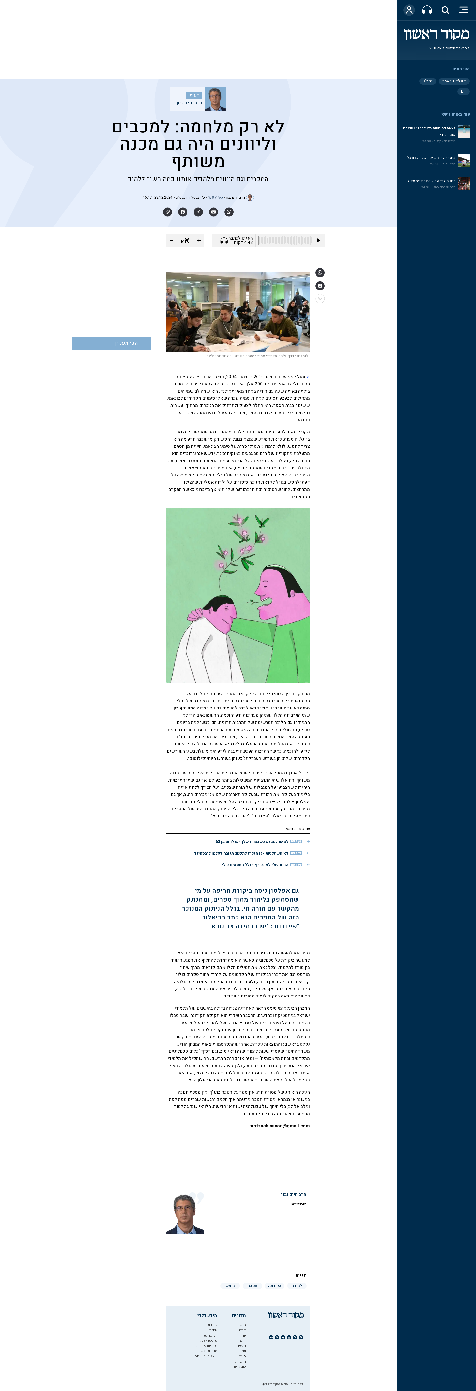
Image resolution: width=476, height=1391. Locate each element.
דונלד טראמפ (454, 81)
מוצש (242, 1345)
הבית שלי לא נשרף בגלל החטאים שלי (255, 865)
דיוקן (242, 1340)
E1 (463, 91)
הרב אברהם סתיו (444, 187)
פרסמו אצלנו (208, 1340)
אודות (213, 1330)
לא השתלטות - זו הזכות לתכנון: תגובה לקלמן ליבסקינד (241, 853)
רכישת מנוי (209, 1335)
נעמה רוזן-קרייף (444, 141)
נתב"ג (428, 81)
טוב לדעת (239, 1366)
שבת (242, 1351)
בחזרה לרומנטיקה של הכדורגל (431, 157)
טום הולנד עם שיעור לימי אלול (431, 181)
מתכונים (240, 1361)
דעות (194, 95)
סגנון (242, 1356)
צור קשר (211, 1325)
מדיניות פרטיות (206, 1345)
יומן (243, 1335)
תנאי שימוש (208, 1351)
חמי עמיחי (449, 164)
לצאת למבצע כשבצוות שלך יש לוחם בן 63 (252, 842)
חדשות (241, 1325)
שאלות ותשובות (206, 1356)
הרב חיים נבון (189, 102)
